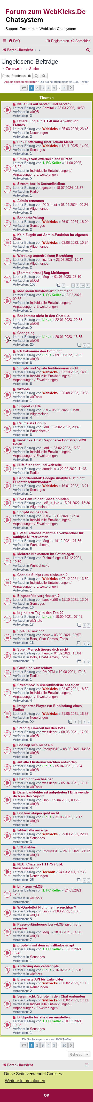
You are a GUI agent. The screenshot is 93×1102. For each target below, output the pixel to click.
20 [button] (64, 87)
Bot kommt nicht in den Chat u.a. (43, 316)
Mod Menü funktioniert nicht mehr (44, 291)
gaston (47, 188)
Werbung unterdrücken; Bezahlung (45, 256)
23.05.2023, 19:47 (69, 260)
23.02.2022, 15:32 (66, 448)
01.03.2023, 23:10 (67, 277)
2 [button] (37, 87)
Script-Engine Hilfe (32, 512)
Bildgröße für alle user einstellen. (44, 1017)
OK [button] (46, 1095)
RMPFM (48, 672)
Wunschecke (39, 431)
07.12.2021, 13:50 (74, 579)
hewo (46, 635)
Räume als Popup (31, 423)
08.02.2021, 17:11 (74, 1000)
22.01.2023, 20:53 (68, 320)
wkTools (36, 397)
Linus (46, 320)
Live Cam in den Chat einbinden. (43, 499)
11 (88, 285)
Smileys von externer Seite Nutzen (44, 159)
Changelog (26, 333)
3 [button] (43, 87)
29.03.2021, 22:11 (74, 834)
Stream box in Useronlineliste (41, 184)
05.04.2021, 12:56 (74, 783)
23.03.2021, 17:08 (65, 911)
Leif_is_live (50, 503)
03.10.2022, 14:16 (74, 372)
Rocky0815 (50, 749)
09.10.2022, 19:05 (68, 355)
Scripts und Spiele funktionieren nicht (47, 368)
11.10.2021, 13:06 (75, 600)
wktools (23, 389)
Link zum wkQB (30, 886)
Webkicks (50, 129)
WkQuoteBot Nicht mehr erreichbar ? (46, 907)
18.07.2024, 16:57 (69, 188)
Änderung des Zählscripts (38, 966)
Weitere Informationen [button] (25, 1081)
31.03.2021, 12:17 (68, 817)
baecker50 (50, 600)
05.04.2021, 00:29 (65, 800)
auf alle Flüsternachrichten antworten (47, 762)
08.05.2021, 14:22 (76, 749)
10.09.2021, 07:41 (68, 617)
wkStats (36, 620)
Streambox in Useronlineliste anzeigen (48, 685)
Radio (34, 191)
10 (82, 285)
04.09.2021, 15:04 (67, 653)
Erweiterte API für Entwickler (40, 979)
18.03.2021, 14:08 (67, 932)
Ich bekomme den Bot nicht (39, 351)
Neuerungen (39, 133)
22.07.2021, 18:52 (74, 689)
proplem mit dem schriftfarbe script (45, 945)
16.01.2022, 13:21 (74, 486)
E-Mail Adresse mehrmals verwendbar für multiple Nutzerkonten (48, 535)
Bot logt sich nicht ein (35, 745)
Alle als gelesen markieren (20, 81)
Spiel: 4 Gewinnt (30, 631)
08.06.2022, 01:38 (65, 410)
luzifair (47, 260)
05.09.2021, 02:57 (67, 635)
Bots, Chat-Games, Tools (49, 639)
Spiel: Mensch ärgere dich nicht (42, 649)
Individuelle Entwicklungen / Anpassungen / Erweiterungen (42, 172)
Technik (48, 872)
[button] (24, 88)
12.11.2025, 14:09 (74, 146)
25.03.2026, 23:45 (74, 129)
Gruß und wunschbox (34, 668)
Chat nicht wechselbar (35, 779)
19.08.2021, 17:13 (72, 672)
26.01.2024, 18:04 (74, 222)
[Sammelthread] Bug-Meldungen (43, 273)
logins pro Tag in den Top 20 (40, 613)
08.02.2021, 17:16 (74, 983)
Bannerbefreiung (30, 218)
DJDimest (49, 205)
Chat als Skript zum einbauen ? (42, 575)
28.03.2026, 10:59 (71, 108)
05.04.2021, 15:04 (68, 766)
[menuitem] (14, 41)
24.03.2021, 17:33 (72, 872)
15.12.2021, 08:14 (65, 516)
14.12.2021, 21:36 (67, 541)
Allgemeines (39, 208)
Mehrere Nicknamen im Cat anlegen (45, 554)
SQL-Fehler (26, 847)
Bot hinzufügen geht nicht (38, 813)
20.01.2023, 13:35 (68, 337)
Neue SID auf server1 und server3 (44, 104)
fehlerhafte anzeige (32, 830)
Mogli (46, 277)
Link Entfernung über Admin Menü (45, 142)
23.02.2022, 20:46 (66, 427)
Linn (45, 800)
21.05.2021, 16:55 (74, 714)
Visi (45, 410)
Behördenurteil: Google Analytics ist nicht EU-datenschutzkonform (48, 480)
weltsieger (49, 732)
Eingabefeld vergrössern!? (38, 596)
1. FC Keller (51, 163)
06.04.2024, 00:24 (74, 205)
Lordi (46, 427)
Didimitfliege (51, 558)
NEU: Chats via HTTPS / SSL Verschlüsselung (38, 866)
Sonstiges (37, 150)
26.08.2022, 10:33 (74, 393)
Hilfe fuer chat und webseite (39, 465)
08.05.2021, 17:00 (74, 732)
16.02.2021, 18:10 (68, 970)
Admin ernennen (30, 201)
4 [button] (48, 87)
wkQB (34, 112)
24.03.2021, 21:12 (76, 851)
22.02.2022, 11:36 (73, 469)
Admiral (48, 108)
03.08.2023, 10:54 (74, 243)
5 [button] (54, 87)
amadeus (49, 469)
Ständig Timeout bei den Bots (41, 728)
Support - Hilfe (29, 406)
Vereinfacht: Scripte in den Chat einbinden (51, 996)
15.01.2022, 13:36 (76, 503)
